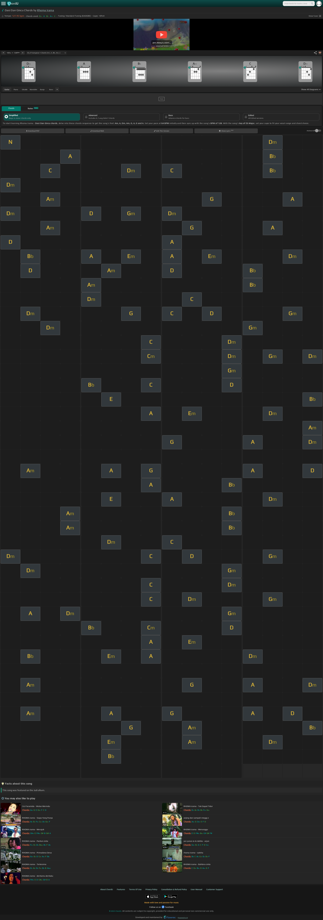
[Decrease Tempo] (3, 53)
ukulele (24, 89)
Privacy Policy (151, 889)
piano (16, 89)
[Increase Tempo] (23, 53)
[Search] (312, 3)
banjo (42, 89)
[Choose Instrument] (57, 89)
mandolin (33, 89)
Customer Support (214, 889)
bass (51, 89)
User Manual (196, 889)
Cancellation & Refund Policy (174, 889)
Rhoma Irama (45, 10)
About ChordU (106, 889)
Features (121, 889)
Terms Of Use (135, 889)
